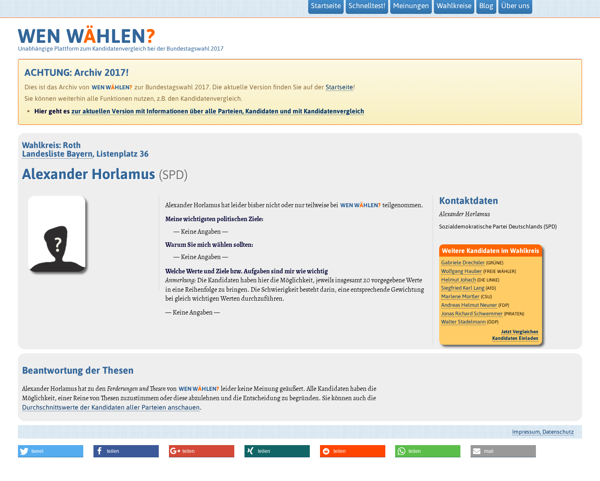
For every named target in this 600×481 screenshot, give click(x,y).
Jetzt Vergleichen (519, 332)
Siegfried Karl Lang (462, 288)
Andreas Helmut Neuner (469, 305)
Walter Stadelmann (463, 322)
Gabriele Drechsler (463, 262)
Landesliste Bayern (57, 153)
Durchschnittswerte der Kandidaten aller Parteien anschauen (111, 407)
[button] (50, 451)
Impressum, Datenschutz (543, 431)
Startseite (339, 87)
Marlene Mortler (460, 296)
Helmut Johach (458, 280)
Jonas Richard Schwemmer (472, 313)
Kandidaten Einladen (515, 338)
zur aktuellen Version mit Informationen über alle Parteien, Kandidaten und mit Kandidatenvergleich (217, 111)
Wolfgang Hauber (461, 271)
